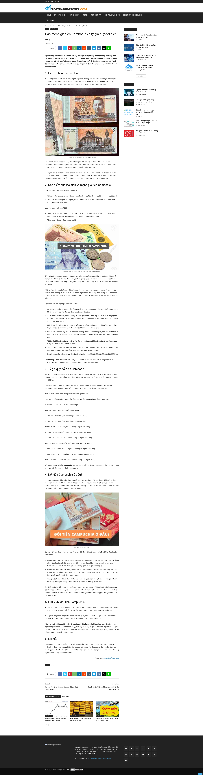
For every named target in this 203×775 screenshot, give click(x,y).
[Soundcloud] (143, 754)
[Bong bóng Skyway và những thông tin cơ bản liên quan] (107, 709)
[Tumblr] (89, 48)
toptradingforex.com (111, 658)
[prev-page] (46, 725)
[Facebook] (60, 48)
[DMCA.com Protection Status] (77, 769)
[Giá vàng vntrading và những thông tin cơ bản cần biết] (129, 68)
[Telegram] (94, 48)
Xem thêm (140, 76)
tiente (52, 665)
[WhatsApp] (74, 48)
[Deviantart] (137, 748)
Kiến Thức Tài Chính (112, 15)
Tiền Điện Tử (96, 15)
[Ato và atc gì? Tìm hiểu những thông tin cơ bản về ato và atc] (129, 37)
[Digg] (104, 48)
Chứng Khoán (74, 15)
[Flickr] (149, 748)
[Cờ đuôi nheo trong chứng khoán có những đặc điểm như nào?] (129, 112)
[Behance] (126, 748)
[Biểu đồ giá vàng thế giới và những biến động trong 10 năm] (56, 709)
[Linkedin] (79, 48)
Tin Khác (50, 20)
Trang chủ (48, 26)
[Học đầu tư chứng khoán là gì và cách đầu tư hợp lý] (129, 92)
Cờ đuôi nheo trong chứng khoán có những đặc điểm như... (145, 112)
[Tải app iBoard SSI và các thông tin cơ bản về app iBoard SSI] (129, 133)
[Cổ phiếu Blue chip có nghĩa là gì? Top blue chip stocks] (129, 47)
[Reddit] (137, 754)
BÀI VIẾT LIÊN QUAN (52, 696)
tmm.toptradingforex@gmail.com (99, 758)
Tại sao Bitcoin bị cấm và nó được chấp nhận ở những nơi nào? (61, 688)
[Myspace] (126, 754)
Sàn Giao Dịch (59, 15)
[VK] (99, 48)
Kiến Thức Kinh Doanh (132, 15)
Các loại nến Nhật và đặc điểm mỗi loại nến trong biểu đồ (103, 688)
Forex (85, 15)
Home (49, 15)
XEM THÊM (65, 696)
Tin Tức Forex (53, 29)
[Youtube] (126, 760)
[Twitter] (65, 48)
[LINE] (108, 48)
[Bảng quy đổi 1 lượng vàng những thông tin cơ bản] (81, 709)
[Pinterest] (70, 48)
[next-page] (49, 725)
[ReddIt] (84, 48)
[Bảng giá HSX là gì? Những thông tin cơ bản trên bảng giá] (129, 102)
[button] (155, 15)
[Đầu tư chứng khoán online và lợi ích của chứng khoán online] (129, 58)
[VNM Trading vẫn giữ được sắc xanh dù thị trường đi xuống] (129, 123)
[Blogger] (131, 748)
